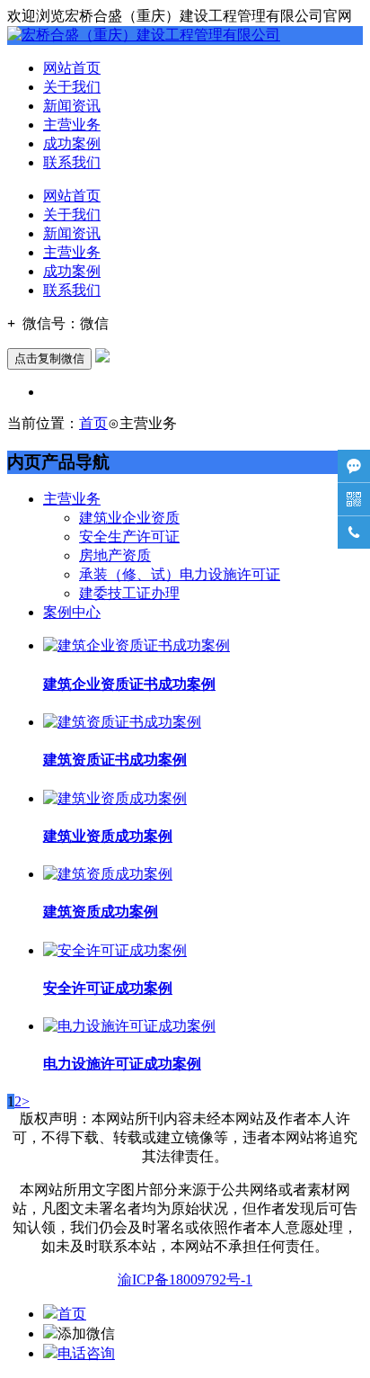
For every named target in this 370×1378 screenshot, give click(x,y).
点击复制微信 (49, 358)
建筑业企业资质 (129, 517)
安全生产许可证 (129, 536)
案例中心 (72, 612)
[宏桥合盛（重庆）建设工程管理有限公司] (143, 34)
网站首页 (72, 68)
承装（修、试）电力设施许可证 (179, 574)
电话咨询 (86, 1353)
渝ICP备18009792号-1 (185, 1279)
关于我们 (72, 86)
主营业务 (72, 124)
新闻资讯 (72, 105)
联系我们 (72, 162)
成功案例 (72, 143)
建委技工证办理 (129, 593)
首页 (93, 423)
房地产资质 (115, 555)
